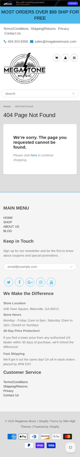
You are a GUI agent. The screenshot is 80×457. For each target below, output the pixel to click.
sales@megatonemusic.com (55, 41)
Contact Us (12, 33)
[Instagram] (40, 282)
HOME (8, 217)
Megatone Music (25, 421)
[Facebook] (19, 282)
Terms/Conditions (16, 28)
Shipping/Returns (43, 28)
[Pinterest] (30, 282)
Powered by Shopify (46, 426)
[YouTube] (51, 282)
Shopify (44, 421)
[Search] (73, 93)
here (34, 155)
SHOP (7, 222)
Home (7, 106)
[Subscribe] (71, 266)
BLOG (7, 231)
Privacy (63, 28)
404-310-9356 (18, 41)
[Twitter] (8, 282)
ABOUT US (11, 226)
